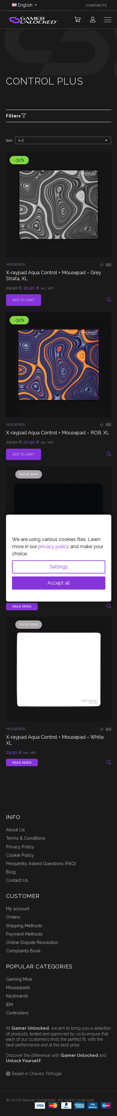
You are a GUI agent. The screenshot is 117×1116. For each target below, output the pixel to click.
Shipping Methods (24, 925)
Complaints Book (23, 950)
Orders (13, 916)
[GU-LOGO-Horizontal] (33, 20)
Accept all (58, 582)
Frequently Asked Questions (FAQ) (41, 863)
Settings (59, 566)
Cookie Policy (20, 855)
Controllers (17, 1012)
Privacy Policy (20, 846)
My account (17, 908)
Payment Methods (24, 933)
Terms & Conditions (25, 838)
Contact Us (17, 880)
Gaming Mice (19, 979)
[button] (77, 19)
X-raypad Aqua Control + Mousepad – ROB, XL (57, 433)
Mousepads (15, 264)
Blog (11, 871)
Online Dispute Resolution (32, 942)
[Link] (92, 19)
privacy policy (53, 546)
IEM (9, 1004)
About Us (15, 829)
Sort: (9, 140)
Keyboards (17, 995)
